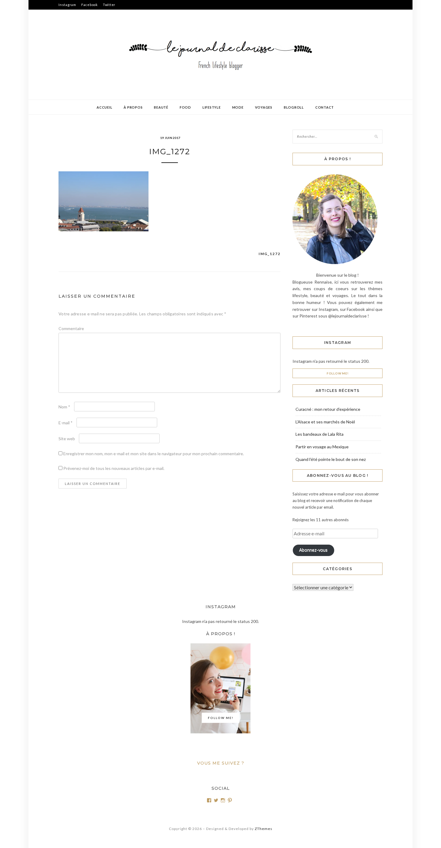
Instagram (67, 5)
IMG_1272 (269, 253)
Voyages (263, 107)
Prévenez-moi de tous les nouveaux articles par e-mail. (113, 468)
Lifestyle (211, 107)
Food (185, 107)
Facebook (89, 5)
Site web (66, 438)
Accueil (104, 107)
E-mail (65, 422)
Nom (64, 406)
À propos (133, 107)
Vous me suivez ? (220, 763)
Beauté (161, 107)
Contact (324, 107)
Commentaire (71, 328)
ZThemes (263, 828)
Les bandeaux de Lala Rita (320, 434)
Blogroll (294, 107)
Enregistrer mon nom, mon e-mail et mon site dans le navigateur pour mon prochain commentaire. (153, 453)
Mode (238, 107)
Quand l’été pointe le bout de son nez (331, 459)
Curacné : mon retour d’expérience (328, 409)
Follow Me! (338, 373)
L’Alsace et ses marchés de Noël (325, 421)
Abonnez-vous (313, 549)
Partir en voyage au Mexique (322, 446)
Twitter (109, 5)
